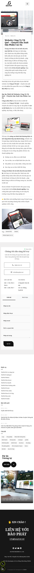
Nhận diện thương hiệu (20, 436)
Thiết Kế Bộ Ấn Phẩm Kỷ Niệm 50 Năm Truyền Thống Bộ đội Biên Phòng (17, 418)
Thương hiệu (13, 440)
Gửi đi (8, 344)
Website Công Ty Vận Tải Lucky (14, 500)
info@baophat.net (17, 538)
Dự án (7, 36)
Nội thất (4, 449)
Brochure (21, 443)
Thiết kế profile (5, 443)
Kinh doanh (4, 440)
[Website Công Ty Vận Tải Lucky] (17, 487)
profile (26, 440)
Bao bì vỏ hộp (11, 449)
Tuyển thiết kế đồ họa (7, 410)
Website (13, 36)
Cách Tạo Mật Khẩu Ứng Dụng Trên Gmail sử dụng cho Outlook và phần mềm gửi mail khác (16, 426)
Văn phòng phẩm (6, 446)
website (16, 231)
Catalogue (20, 440)
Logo (3, 436)
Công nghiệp (9, 436)
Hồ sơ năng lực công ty (17, 446)
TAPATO (25, 569)
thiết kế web (9, 231)
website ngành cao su (8, 235)
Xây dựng (28, 443)
